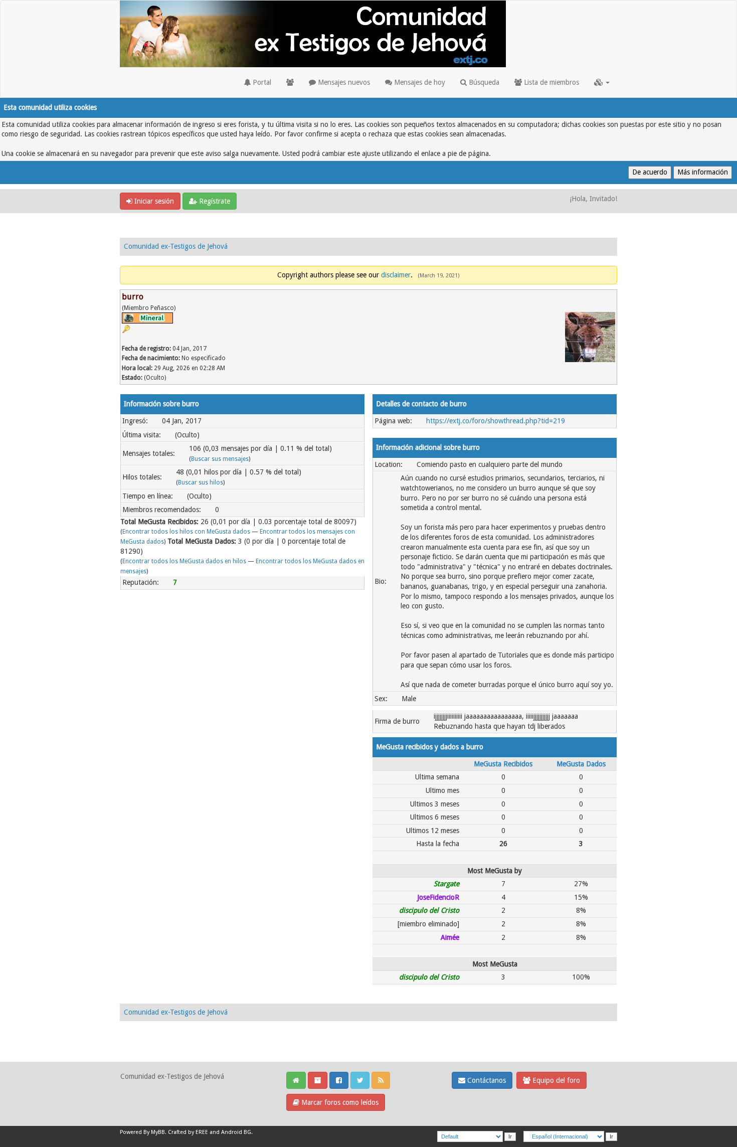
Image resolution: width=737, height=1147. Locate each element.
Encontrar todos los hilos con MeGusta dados (186, 531)
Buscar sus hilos (200, 482)
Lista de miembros (550, 82)
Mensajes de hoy (418, 82)
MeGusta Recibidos (503, 764)
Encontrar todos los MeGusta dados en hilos (184, 561)
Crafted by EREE (188, 1132)
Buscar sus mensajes (220, 458)
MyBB (158, 1132)
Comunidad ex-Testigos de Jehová (176, 246)
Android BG (236, 1132)
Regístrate (213, 201)
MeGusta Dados (581, 764)
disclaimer (396, 275)
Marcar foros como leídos (339, 1102)
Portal (261, 82)
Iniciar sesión (153, 201)
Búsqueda (483, 82)
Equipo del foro (555, 1080)
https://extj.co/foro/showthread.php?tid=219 (495, 421)
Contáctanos (485, 1080)
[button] (602, 82)
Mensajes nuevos (343, 82)
